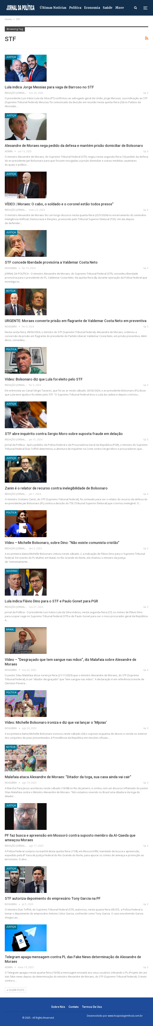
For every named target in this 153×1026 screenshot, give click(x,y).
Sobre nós (58, 1006)
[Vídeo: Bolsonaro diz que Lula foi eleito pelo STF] (26, 360)
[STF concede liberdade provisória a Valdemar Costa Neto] (26, 243)
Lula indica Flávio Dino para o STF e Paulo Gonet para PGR (51, 601)
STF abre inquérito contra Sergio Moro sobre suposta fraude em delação (64, 434)
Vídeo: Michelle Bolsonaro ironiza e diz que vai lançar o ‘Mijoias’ (56, 722)
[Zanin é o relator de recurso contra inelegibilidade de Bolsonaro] (26, 469)
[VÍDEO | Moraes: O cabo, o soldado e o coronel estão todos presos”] (26, 185)
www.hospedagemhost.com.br (125, 1015)
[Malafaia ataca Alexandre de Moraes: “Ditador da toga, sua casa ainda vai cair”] (26, 758)
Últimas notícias (53, 8)
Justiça (11, 57)
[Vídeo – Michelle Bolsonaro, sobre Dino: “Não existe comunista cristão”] (26, 523)
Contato (74, 1006)
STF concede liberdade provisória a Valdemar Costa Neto (51, 262)
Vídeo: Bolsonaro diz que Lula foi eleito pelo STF (44, 379)
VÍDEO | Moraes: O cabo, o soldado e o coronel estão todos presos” (59, 204)
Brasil (10, 629)
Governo (12, 571)
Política (75, 8)
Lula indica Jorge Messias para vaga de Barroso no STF (49, 87)
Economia (92, 8)
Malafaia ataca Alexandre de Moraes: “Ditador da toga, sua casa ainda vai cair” (68, 777)
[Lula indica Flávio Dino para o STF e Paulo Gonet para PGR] (26, 582)
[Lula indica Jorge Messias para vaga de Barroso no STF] (26, 68)
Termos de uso (92, 1006)
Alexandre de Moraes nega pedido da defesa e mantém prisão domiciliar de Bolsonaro (74, 145)
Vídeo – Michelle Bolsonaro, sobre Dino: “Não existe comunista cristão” (62, 543)
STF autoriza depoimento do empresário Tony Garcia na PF (53, 898)
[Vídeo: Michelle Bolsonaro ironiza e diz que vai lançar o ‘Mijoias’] (26, 703)
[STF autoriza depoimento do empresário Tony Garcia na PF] (26, 879)
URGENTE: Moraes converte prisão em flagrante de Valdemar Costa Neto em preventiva (75, 321)
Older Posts (16, 990)
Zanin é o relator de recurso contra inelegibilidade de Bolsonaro (56, 488)
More (119, 8)
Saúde (107, 8)
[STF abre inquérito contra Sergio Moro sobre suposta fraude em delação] (26, 414)
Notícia (10, 291)
